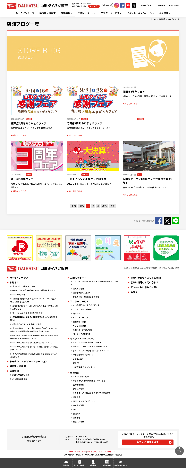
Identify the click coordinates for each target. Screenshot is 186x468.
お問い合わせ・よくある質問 (145, 277)
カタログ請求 (146, 5)
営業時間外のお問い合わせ (144, 282)
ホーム (153, 19)
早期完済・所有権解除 (82, 329)
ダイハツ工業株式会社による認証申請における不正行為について (34, 355)
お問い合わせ (174, 5)
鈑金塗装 (76, 313)
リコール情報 (160, 5)
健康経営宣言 (78, 388)
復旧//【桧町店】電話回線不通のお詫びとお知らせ (33, 290)
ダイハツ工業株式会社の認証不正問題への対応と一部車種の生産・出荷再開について (34, 337)
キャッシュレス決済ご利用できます (27, 312)
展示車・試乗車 (47, 13)
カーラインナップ (25, 13)
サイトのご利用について (108, 451)
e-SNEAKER (78, 358)
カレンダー (94, 6)
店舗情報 (65, 13)
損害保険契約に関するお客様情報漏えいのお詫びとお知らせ (34, 318)
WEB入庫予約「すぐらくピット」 (87, 305)
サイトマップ (92, 451)
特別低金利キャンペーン (83, 354)
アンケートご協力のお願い (144, 287)
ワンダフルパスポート (82, 309)
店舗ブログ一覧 (173, 19)
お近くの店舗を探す (148, 442)
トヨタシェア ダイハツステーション (28, 361)
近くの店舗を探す (19, 378)
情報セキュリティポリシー (84, 401)
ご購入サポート (85, 13)
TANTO (76, 363)
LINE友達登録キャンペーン (84, 367)
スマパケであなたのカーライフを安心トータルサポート (94, 283)
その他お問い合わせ (120, 465)
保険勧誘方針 (78, 384)
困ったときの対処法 (81, 334)
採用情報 (76, 417)
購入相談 (93, 465)
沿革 (75, 409)
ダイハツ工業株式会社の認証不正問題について (32, 342)
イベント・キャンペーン (139, 13)
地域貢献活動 (78, 405)
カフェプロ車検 (79, 325)
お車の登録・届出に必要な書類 (86, 296)
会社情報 (164, 13)
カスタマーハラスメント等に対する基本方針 (92, 393)
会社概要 (76, 413)
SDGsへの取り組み (81, 376)
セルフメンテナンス (81, 317)
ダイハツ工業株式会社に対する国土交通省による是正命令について (34, 348)
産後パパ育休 (78, 421)
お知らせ (14, 282)
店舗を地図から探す (20, 374)
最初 (73, 205)
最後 (112, 205)
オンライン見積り (79, 465)
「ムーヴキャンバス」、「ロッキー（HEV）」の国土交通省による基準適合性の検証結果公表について (33, 330)
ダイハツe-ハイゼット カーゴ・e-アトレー (91, 350)
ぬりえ (133, 292)
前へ (81, 205)
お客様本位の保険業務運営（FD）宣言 (89, 380)
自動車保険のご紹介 (81, 292)
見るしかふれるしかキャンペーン (87, 342)
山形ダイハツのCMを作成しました (27, 324)
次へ (104, 205)
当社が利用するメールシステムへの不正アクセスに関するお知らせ (34, 307)
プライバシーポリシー (77, 451)
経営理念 (76, 397)
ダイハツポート (19, 294)
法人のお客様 (78, 288)
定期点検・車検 (79, 321)
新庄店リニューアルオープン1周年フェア (90, 346)
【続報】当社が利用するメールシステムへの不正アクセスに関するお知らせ (34, 300)
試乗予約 (66, 465)
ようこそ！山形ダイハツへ (23, 286)
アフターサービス (110, 13)
